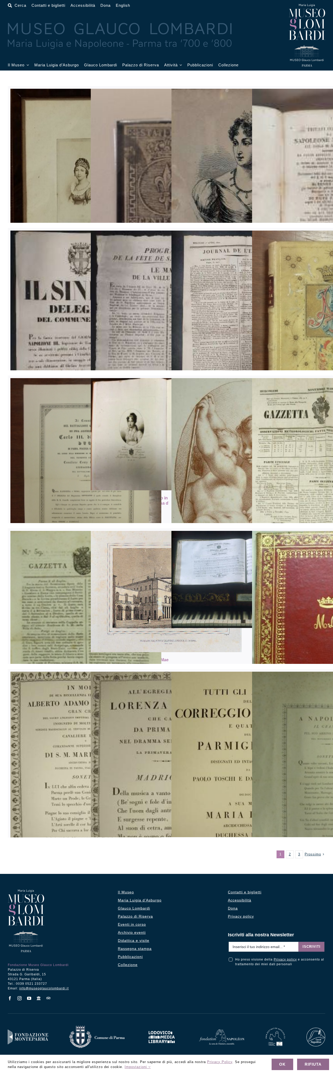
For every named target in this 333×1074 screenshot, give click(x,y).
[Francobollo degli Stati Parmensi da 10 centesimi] (166, 175)
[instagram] (19, 998)
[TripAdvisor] (48, 998)
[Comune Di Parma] (96, 1027)
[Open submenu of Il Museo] (26, 65)
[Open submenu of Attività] (180, 65)
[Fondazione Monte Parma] (28, 1031)
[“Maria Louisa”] (246, 200)
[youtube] (29, 998)
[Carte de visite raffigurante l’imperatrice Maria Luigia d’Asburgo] (85, 184)
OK (282, 1064)
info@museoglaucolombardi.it (44, 988)
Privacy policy (285, 959)
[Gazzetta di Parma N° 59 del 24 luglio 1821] (85, 636)
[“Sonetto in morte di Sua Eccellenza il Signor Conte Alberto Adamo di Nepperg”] (85, 787)
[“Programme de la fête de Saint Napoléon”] (166, 331)
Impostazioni (136, 1067)
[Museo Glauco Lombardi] (307, 6)
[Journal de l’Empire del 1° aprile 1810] (246, 331)
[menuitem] (123, 6)
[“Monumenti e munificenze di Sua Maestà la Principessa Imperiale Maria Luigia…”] (166, 591)
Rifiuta (313, 1064)
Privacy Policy (219, 1062)
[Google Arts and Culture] (39, 998)
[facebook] (10, 998)
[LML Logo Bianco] (161, 1030)
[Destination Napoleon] (275, 1029)
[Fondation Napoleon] (222, 1031)
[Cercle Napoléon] (315, 1029)
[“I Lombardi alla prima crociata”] (246, 579)
